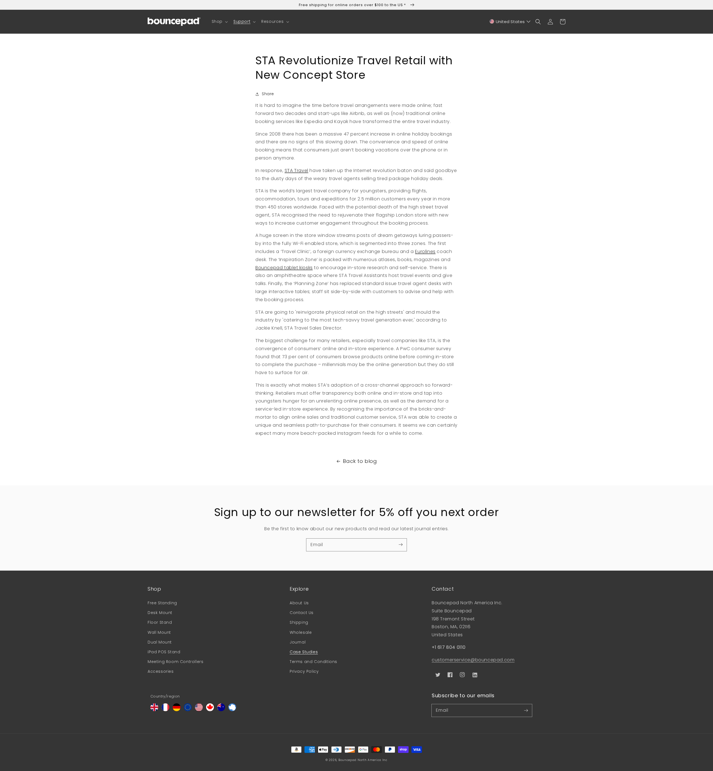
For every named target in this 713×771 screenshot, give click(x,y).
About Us (299, 603)
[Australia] (221, 709)
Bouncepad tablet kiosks (284, 267)
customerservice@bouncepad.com (473, 660)
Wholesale (301, 632)
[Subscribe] (400, 545)
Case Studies (304, 652)
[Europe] (188, 709)
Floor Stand (160, 622)
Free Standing (162, 603)
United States (510, 21)
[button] (219, 21)
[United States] (199, 709)
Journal (298, 642)
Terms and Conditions (313, 661)
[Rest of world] (232, 709)
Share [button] (268, 94)
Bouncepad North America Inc (362, 760)
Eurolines (425, 251)
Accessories (161, 671)
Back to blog (360, 461)
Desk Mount (160, 612)
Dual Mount (160, 642)
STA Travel (296, 170)
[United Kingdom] (154, 709)
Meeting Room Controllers (175, 661)
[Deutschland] (176, 709)
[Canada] (210, 709)
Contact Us (302, 612)
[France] (165, 709)
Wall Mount (159, 632)
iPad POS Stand (164, 652)
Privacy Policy (304, 671)
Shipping (299, 622)
